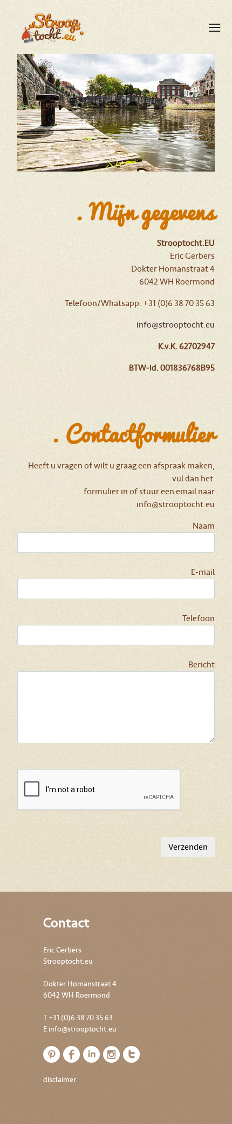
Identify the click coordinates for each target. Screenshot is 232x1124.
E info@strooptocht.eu (80, 1029)
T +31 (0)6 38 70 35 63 (78, 1017)
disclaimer (59, 1079)
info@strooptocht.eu (176, 324)
